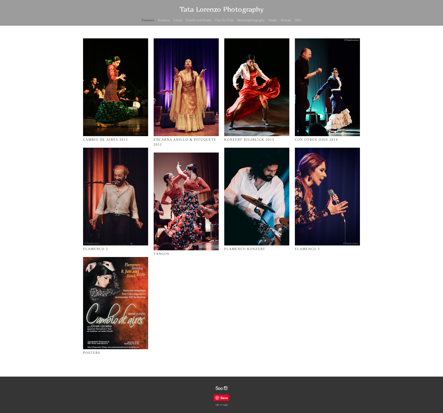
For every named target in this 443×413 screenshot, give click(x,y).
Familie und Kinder (199, 20)
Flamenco (148, 20)
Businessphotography (251, 20)
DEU (298, 20)
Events (178, 20)
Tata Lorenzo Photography (221, 9)
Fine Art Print (224, 20)
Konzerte (164, 20)
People (272, 20)
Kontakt (286, 20)
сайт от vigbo (221, 405)
